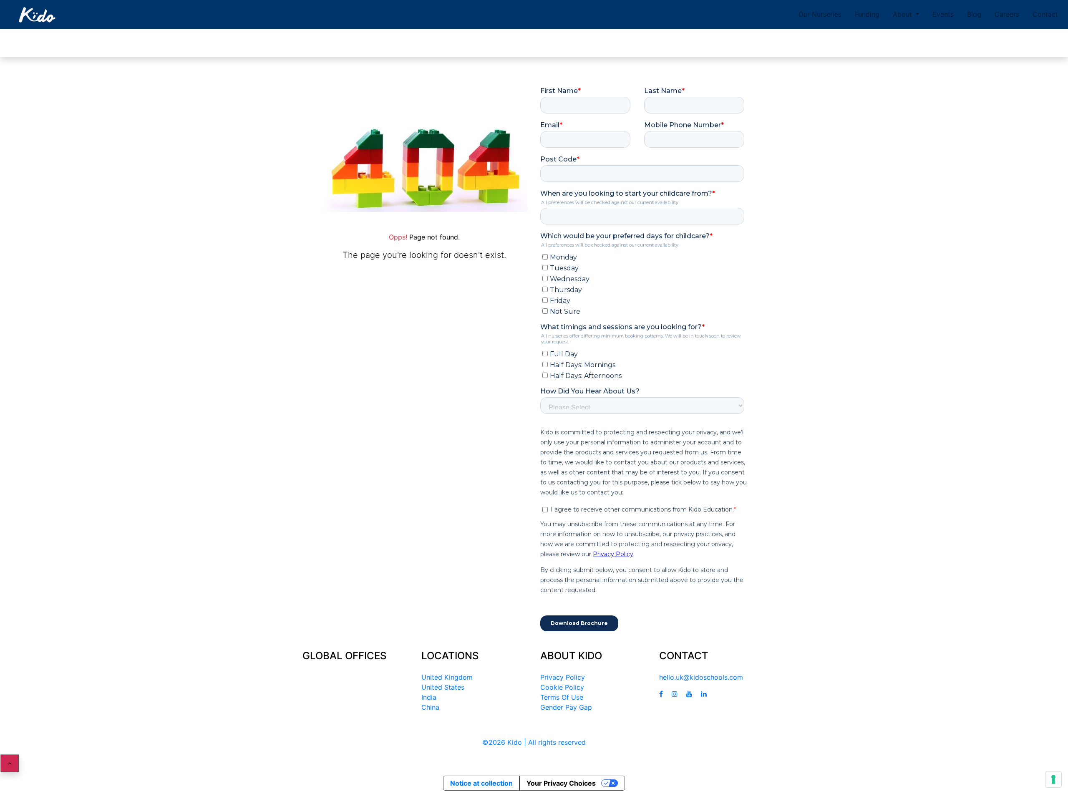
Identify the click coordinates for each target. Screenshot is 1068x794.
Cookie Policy (562, 687)
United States (442, 687)
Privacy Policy (562, 677)
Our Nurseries (819, 14)
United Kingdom (447, 677)
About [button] (903, 14)
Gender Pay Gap (566, 707)
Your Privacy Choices (561, 783)
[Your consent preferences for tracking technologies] (1053, 779)
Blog (974, 14)
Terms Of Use (561, 697)
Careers (1007, 14)
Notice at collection (481, 783)
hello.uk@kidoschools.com (701, 677)
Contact (1045, 14)
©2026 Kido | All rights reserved (534, 742)
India (428, 697)
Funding (867, 14)
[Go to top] (9, 763)
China (430, 707)
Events (943, 14)
